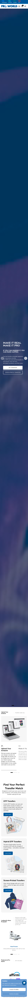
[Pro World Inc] (9, 6)
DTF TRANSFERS (13, 367)
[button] (19, 6)
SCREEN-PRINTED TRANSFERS (13, 372)
